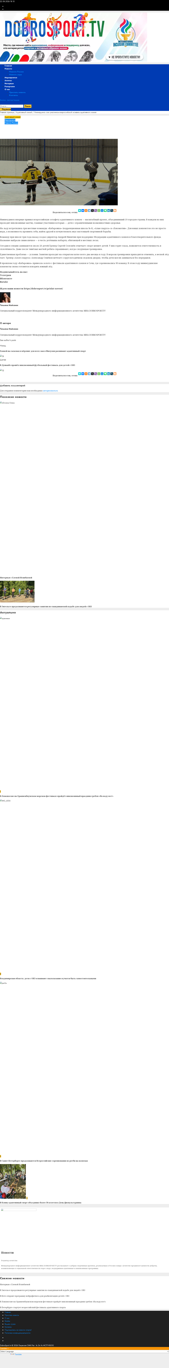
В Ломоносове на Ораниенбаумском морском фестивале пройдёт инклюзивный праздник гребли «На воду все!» (56, 796)
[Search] (0, 103)
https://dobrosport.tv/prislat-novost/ (43, 288)
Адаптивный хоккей (24, 112)
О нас (7, 89)
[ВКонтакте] (82, 210)
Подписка (6, 109)
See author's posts (8, 340)
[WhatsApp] (98, 210)
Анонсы (8, 80)
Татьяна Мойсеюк (7, 137)
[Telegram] (89, 210)
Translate (18, 1354)
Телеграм (5, 275)
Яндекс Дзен (10, 1324)
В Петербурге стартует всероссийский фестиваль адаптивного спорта (33, 1307)
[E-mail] (1, 317)
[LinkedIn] (108, 210)
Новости (8, 68)
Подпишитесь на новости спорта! (18, 1330)
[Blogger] (115, 210)
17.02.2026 (21, 137)
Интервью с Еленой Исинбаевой (16, 577)
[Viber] (95, 210)
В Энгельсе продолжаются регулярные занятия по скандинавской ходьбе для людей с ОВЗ (46, 606)
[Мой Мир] (102, 210)
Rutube (4, 281)
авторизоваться (50, 390)
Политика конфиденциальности (17, 1333)
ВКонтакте (6, 278)
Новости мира (15, 74)
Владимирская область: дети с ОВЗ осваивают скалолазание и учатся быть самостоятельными (48, 978)
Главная (8, 65)
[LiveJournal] (111, 210)
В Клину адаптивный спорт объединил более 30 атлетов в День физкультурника (40, 1202)
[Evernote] (105, 210)
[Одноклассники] (86, 210)
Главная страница (7, 112)
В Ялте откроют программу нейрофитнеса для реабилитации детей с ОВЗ (34, 1296)
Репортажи (10, 86)
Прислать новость (17, 92)
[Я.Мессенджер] (79, 210)
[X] (92, 210)
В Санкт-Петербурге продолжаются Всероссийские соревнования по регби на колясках (44, 1161)
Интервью (9, 83)
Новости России (16, 71)
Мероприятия (11, 77)
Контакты (13, 95)
